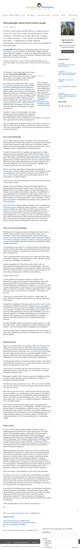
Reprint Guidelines (17, 513)
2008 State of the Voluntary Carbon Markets (36, 156)
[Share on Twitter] (62, 106)
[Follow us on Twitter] (6, 526)
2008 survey (38, 441)
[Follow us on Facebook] (4, 526)
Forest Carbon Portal (43, 97)
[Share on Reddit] (65, 106)
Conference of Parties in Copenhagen (13, 211)
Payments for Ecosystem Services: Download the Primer (19, 522)
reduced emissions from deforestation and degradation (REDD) (18, 84)
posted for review (41, 306)
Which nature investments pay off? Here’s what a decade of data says (67, 73)
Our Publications (43, 15)
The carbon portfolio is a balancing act (67, 87)
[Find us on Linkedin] (9, 526)
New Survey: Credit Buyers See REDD (14, 524)
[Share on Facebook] (59, 106)
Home (9, 542)
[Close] (78, 510)
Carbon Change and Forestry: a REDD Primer (16, 520)
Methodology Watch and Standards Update (43, 102)
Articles (56, 15)
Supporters (73, 15)
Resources (31, 15)
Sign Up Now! (68, 52)
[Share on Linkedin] (68, 106)
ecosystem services (10, 207)
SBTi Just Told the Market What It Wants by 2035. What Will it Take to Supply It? (67, 95)
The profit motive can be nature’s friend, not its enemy (66, 64)
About (64, 15)
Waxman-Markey (8, 171)
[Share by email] (71, 106)
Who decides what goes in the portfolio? (65, 80)
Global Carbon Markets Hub (14, 15)
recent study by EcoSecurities (38, 351)
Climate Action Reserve (10, 103)
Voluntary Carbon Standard (29, 101)
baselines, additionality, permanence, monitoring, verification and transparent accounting (27, 240)
